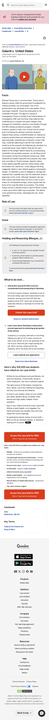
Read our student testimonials (26, 319)
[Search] (8, 5)
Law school (24, 593)
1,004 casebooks (30, 469)
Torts (6, 512)
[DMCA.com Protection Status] (24, 691)
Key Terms (9, 521)
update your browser (27, 19)
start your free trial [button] (20, 213)
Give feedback (24, 666)
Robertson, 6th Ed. (12, 514)
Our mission (24, 617)
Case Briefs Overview (23, 28)
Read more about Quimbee (26, 361)
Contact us (24, 662)
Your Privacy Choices (18, 686)
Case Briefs (19, 31)
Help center (24, 669)
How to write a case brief (24, 645)
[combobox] (25, 5)
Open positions (24, 628)
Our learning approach (24, 624)
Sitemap (35, 686)
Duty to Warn (9, 529)
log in (31, 213)
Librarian (24, 600)
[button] (24, 76)
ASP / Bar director (24, 607)
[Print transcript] (44, 38)
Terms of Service (18, 681)
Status (24, 673)
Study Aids (6, 28)
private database (15, 45)
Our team (24, 621)
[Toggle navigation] (46, 5)
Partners (24, 631)
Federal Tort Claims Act (13, 526)
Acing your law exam (24, 652)
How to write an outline (24, 648)
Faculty (24, 603)
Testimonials (24, 635)
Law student (24, 596)
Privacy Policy (31, 681)
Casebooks (6, 31)
